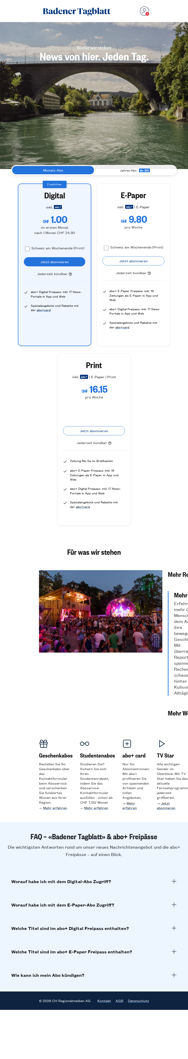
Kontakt (104, 1001)
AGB (119, 1001)
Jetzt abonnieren (166, 805)
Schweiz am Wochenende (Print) (57, 247)
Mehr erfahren (55, 807)
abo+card (44, 310)
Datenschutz (138, 1001)
